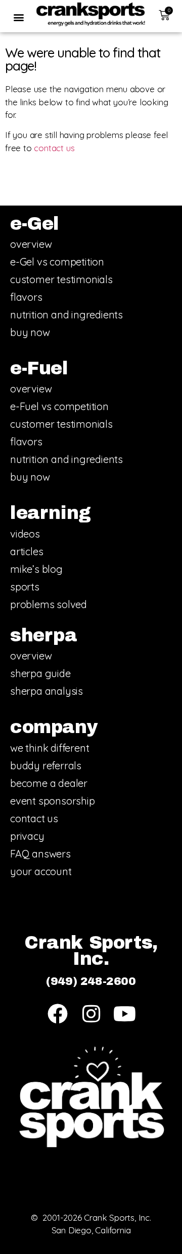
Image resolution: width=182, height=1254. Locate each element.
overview (31, 244)
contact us (54, 148)
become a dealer (48, 783)
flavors (26, 297)
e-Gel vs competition (57, 261)
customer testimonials (61, 279)
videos (25, 533)
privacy (27, 836)
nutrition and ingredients (66, 314)
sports (24, 586)
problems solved (48, 604)
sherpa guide (40, 673)
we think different (49, 748)
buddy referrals (45, 765)
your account (41, 871)
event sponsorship (52, 801)
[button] (18, 17)
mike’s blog (36, 569)
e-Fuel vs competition (59, 406)
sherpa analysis (46, 691)
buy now (30, 332)
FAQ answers (40, 853)
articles (26, 551)
